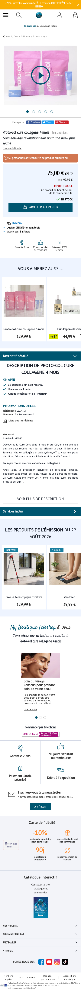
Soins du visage (13, 438)
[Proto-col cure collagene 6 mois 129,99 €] (24, 298)
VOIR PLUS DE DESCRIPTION (40, 498)
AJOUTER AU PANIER (43, 984)
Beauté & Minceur (22, 36)
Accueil (9, 36)
